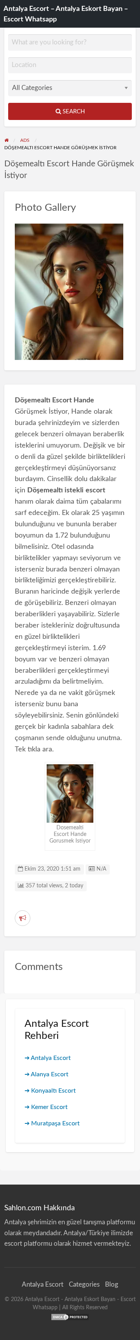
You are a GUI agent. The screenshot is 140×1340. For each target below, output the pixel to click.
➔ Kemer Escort (46, 1107)
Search (73, 112)
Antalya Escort (42, 1284)
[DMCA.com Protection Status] (70, 1316)
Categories (84, 1284)
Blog (111, 1284)
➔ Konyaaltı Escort (50, 1091)
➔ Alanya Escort (46, 1074)
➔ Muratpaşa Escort (52, 1123)
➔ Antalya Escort (47, 1058)
